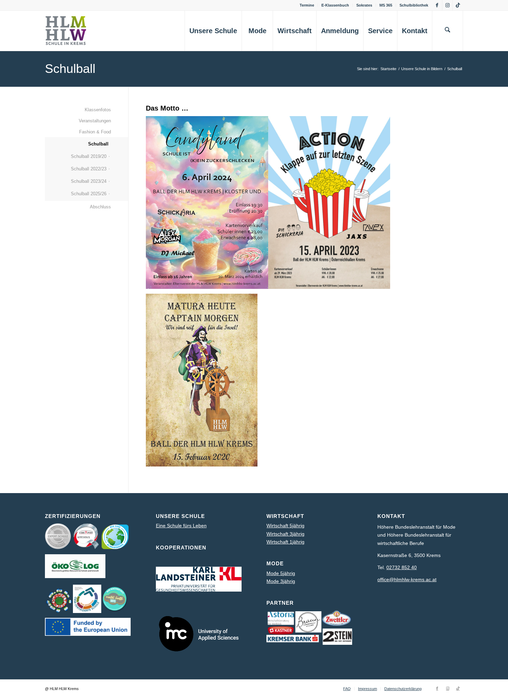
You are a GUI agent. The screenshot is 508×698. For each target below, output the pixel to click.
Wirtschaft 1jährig (285, 542)
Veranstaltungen (95, 120)
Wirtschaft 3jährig (285, 534)
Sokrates (364, 5)
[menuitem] (307, 5)
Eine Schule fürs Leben (181, 525)
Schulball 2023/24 (88, 181)
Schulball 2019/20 (88, 156)
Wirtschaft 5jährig (285, 525)
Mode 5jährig (280, 573)
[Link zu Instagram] (447, 5)
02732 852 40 (401, 567)
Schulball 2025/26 (88, 193)
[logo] (69, 31)
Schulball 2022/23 (88, 168)
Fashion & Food (95, 131)
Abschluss (100, 206)
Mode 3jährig (280, 581)
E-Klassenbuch (335, 5)
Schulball (70, 69)
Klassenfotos (98, 109)
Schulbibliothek (413, 5)
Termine (307, 5)
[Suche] (447, 31)
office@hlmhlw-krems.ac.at (406, 579)
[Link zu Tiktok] (458, 5)
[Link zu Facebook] (437, 5)
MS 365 (385, 5)
